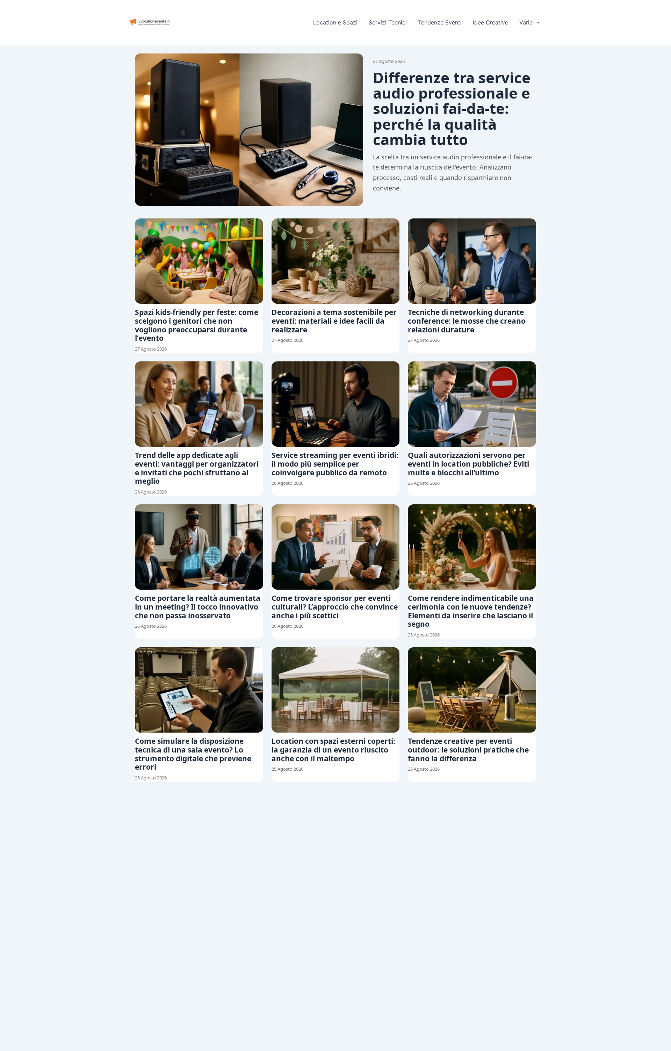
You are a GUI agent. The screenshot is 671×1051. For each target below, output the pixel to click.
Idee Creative (490, 22)
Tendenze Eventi (440, 22)
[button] (536, 22)
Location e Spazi (335, 22)
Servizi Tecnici (388, 22)
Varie (526, 22)
